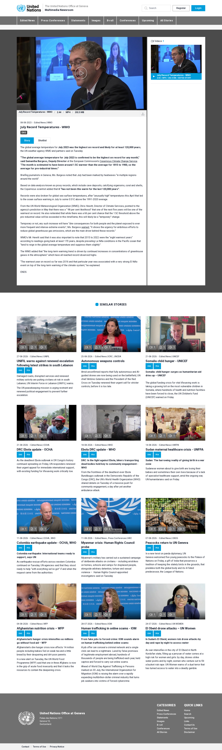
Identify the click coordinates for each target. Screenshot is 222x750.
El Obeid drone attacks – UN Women (170, 628)
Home (187, 710)
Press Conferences (53, 20)
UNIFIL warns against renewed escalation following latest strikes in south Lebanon (45, 363)
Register (181, 8)
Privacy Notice (57, 746)
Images (96, 20)
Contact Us (189, 725)
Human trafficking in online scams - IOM (108, 628)
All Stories (166, 20)
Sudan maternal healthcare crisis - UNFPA (174, 449)
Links (186, 721)
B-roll (110, 20)
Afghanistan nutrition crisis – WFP (40, 628)
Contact (25, 746)
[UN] (29, 8)
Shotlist (42, 140)
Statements (78, 20)
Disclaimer (189, 732)
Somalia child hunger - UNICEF (167, 361)
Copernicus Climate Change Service (118, 161)
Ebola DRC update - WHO (98, 449)
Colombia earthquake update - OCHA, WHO (46, 543)
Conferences (128, 20)
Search (187, 714)
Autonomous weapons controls (103, 361)
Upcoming (148, 20)
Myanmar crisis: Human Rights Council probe (108, 545)
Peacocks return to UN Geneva (167, 543)
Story (27, 140)
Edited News (27, 20)
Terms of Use (190, 728)
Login (198, 8)
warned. (85, 227)
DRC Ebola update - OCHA (35, 449)
